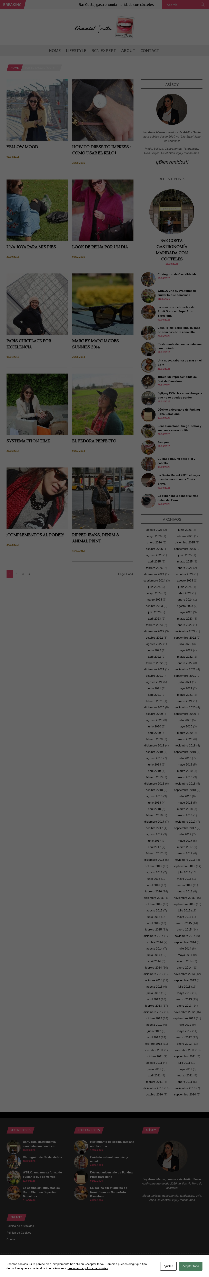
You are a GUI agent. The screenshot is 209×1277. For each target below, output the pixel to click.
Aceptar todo (190, 1266)
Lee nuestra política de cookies (88, 1268)
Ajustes (168, 1266)
